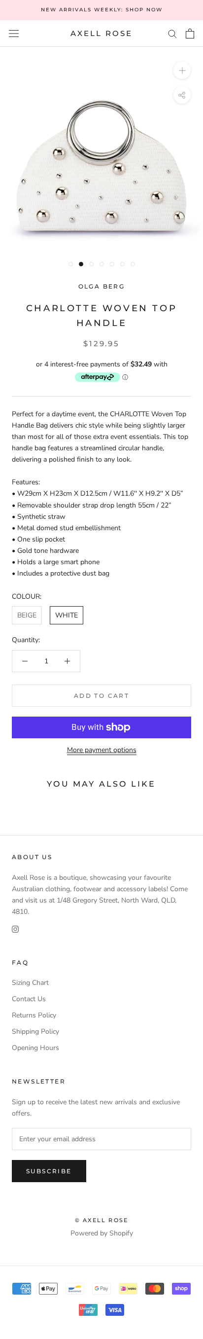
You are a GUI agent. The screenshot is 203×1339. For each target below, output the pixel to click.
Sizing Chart (30, 982)
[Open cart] (190, 33)
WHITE (66, 615)
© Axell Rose (101, 1220)
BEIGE (26, 615)
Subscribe (49, 1171)
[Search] (172, 33)
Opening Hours (35, 1047)
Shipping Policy (35, 1031)
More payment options (101, 750)
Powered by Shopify (101, 1233)
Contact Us (29, 999)
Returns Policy (34, 1015)
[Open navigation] (14, 33)
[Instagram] (15, 928)
